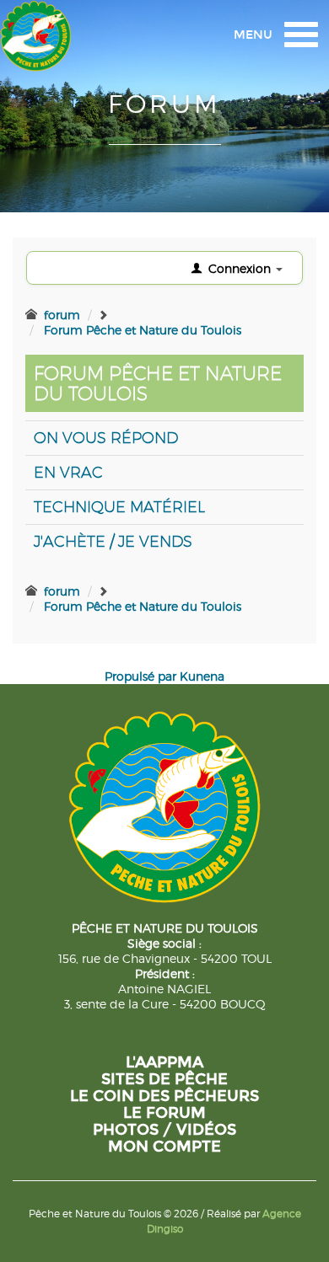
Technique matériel (119, 507)
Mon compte (164, 1146)
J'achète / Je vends (113, 541)
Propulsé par (142, 676)
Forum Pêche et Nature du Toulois (142, 330)
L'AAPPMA (164, 1062)
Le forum (164, 1112)
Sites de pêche (164, 1079)
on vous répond (106, 438)
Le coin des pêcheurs (164, 1096)
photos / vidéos (164, 1129)
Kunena (202, 676)
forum (62, 314)
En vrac (68, 472)
